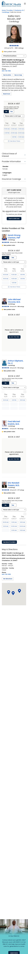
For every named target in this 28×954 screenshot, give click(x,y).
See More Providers (9, 542)
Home (4, 10)
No (5, 257)
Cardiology (5, 12)
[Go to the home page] (11, 4)
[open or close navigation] (25, 3)
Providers (10, 10)
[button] (14, 56)
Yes (13, 257)
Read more (6, 94)
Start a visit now (14, 218)
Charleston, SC (19, 10)
